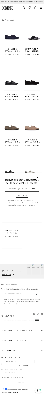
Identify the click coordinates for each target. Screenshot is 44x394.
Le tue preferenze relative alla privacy (17, 389)
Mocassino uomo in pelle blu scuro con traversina (12, 95)
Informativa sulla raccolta (10, 392)
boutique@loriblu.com (13, 369)
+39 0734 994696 (10, 372)
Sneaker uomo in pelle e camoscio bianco (11, 232)
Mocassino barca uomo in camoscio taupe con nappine (11, 141)
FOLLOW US (6, 275)
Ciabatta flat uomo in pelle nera (31, 50)
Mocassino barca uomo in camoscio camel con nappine (31, 141)
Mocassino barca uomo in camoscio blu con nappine (12, 50)
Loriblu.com (23, 383)
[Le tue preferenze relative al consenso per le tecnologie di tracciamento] (40, 390)
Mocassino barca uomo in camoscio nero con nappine (32, 95)
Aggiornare (24, 365)
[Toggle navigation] (41, 7)
